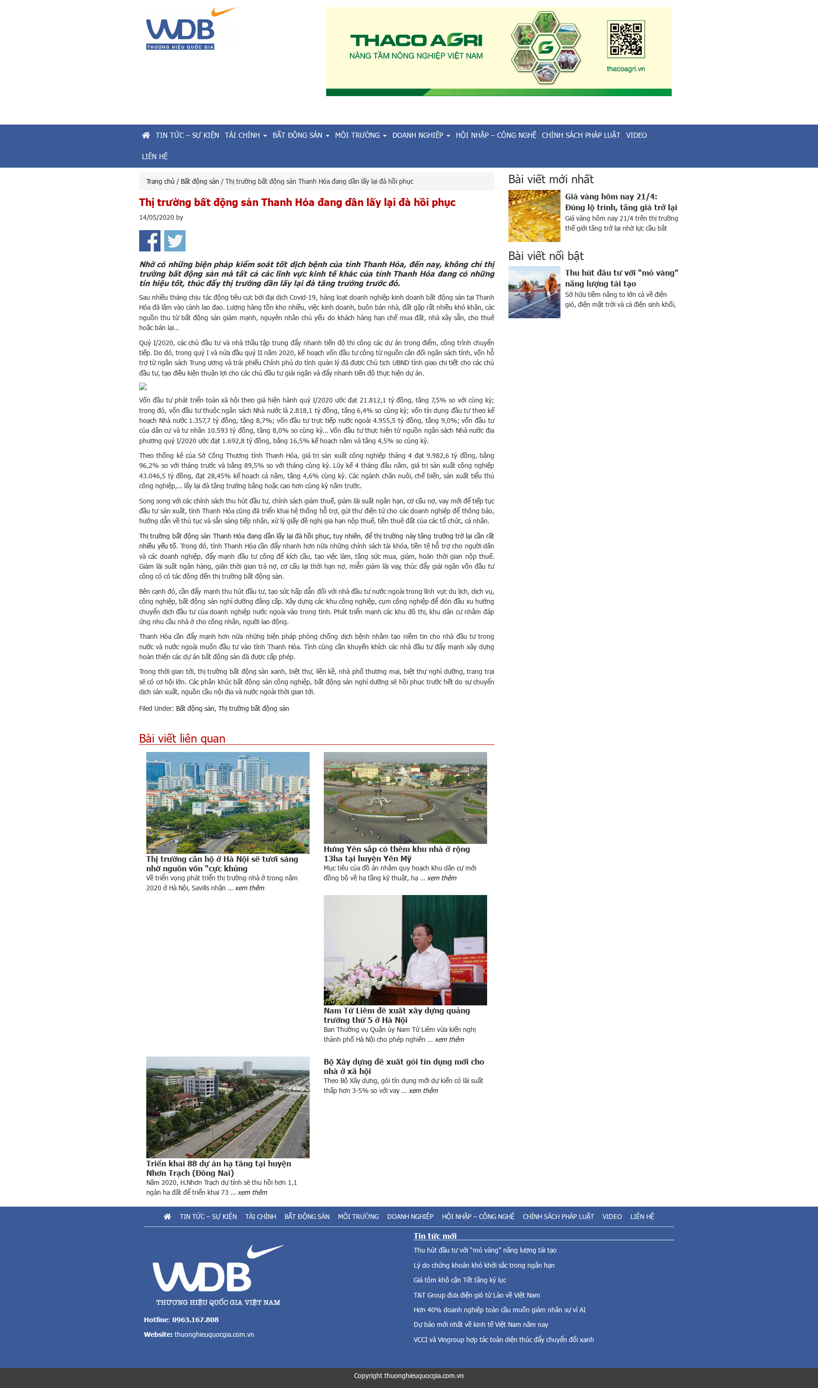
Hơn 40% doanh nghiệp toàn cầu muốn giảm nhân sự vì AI (500, 1309)
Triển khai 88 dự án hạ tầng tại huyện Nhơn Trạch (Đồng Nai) (218, 1167)
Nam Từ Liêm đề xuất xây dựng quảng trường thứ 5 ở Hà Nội (397, 1014)
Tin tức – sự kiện (208, 1216)
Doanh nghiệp (410, 1216)
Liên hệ (642, 1216)
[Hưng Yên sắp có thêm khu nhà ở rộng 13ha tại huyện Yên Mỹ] (405, 798)
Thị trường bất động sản (253, 708)
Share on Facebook (149, 240)
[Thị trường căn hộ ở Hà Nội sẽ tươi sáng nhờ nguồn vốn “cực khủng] (228, 803)
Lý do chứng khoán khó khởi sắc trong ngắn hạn (484, 1265)
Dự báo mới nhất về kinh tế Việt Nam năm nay (481, 1324)
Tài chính (260, 1216)
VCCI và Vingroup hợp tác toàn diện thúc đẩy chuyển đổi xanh (504, 1339)
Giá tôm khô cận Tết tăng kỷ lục (460, 1279)
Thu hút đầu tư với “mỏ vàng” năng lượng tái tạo (485, 1249)
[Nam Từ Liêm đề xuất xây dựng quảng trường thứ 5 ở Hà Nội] (405, 950)
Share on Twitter (175, 240)
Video (612, 1216)
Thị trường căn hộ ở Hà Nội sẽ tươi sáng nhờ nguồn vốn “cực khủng (222, 863)
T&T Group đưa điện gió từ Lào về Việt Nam (477, 1294)
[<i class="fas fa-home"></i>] (146, 135)
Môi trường (358, 1216)
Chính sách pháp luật (558, 1216)
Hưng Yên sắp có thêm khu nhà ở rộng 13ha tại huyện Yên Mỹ (397, 853)
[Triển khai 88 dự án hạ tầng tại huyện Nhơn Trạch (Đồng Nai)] (228, 1107)
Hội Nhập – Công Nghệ (478, 1216)
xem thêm (249, 887)
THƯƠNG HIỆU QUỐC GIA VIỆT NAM (229, 32)
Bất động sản (195, 708)
